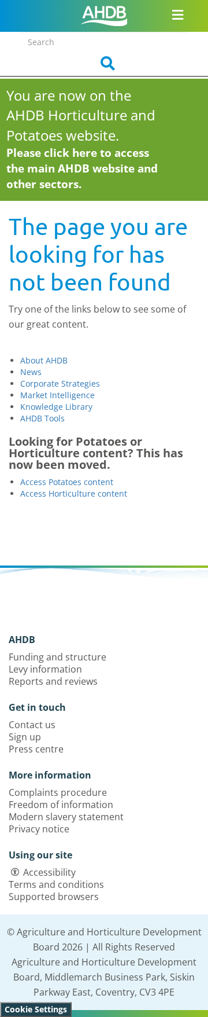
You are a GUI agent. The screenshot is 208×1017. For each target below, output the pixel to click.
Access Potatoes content (66, 481)
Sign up (25, 736)
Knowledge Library (56, 406)
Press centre (36, 749)
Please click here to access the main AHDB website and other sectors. (82, 168)
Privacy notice (39, 829)
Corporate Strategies (60, 383)
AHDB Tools (42, 418)
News (31, 371)
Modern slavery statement (66, 816)
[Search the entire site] (104, 64)
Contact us (32, 724)
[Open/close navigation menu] (178, 14)
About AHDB (44, 360)
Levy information (45, 669)
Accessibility (49, 872)
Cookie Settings (36, 1009)
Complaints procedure (58, 792)
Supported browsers (54, 896)
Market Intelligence (57, 395)
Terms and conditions (56, 884)
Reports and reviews (53, 681)
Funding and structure (57, 657)
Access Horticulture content (73, 493)
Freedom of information (61, 804)
